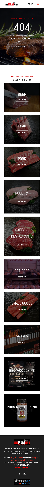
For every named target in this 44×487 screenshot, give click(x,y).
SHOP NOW (21, 47)
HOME (7, 462)
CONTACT (18, 465)
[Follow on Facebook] (19, 474)
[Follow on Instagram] (24, 474)
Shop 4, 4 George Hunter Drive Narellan (25, 458)
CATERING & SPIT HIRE (24, 462)
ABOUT (36, 462)
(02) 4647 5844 (17, 457)
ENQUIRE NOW (22, 244)
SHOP (12, 462)
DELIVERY (26, 465)
